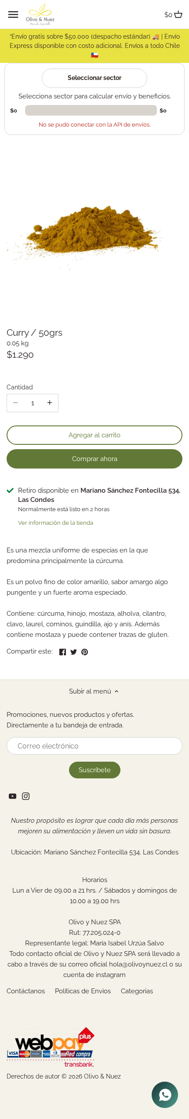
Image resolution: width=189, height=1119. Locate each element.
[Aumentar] (49, 403)
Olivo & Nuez (102, 1076)
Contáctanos (26, 991)
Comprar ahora (94, 459)
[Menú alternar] (13, 14)
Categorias (137, 991)
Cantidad (20, 387)
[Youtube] (12, 795)
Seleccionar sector (94, 77)
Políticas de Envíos (83, 991)
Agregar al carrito (94, 435)
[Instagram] (25, 795)
